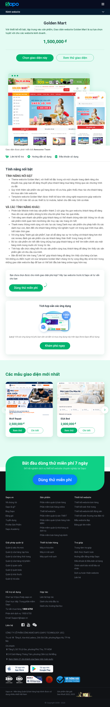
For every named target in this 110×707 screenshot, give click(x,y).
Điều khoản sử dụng (68, 156)
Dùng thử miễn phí (26, 287)
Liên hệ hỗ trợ (17, 156)
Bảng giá (9, 515)
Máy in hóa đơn (47, 547)
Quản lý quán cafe (14, 565)
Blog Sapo (10, 511)
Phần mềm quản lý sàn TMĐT (53, 515)
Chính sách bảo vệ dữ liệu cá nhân (87, 567)
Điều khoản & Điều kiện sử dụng (88, 561)
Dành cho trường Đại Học (51, 606)
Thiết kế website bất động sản (88, 511)
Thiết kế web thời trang (85, 507)
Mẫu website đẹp (82, 520)
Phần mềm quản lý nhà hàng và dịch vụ (54, 529)
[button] (102, 4)
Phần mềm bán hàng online (52, 507)
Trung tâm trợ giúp (83, 547)
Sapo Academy (12, 529)
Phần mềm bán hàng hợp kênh (54, 535)
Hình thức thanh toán (84, 552)
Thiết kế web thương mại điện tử (89, 515)
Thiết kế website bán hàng (86, 502)
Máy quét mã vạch (48, 556)
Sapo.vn (9, 691)
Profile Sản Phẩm (13, 524)
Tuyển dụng (11, 520)
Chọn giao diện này (34, 57)
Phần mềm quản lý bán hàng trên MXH (55, 522)
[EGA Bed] (80, 398)
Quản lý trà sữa (12, 579)
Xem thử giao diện (75, 57)
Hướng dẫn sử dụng (41, 156)
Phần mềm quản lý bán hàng (53, 502)
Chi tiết (35, 430)
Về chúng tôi (11, 502)
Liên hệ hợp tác (47, 597)
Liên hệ (77, 577)
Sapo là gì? (10, 507)
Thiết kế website (47, 511)
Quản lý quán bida (14, 570)
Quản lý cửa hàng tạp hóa (17, 552)
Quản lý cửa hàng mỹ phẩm (18, 561)
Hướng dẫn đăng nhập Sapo (86, 556)
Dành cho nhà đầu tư (49, 601)
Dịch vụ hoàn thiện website (86, 573)
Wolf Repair (15, 418)
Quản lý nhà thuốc (14, 574)
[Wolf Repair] (29, 398)
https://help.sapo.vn (23, 597)
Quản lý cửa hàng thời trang (18, 556)
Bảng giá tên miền (82, 524)
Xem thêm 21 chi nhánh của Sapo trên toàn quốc (31, 659)
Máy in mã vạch (47, 552)
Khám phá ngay (55, 345)
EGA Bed (65, 418)
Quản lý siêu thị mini (15, 547)
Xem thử (17, 430)
